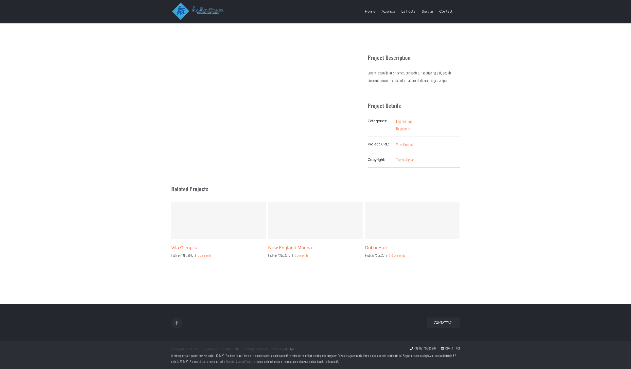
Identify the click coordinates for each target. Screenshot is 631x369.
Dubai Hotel (377, 247)
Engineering (404, 121)
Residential (403, 128)
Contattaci (452, 348)
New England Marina (290, 247)
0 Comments (204, 255)
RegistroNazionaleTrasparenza (242, 361)
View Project (404, 144)
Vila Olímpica (184, 247)
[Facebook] (176, 322)
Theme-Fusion (405, 159)
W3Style (290, 349)
